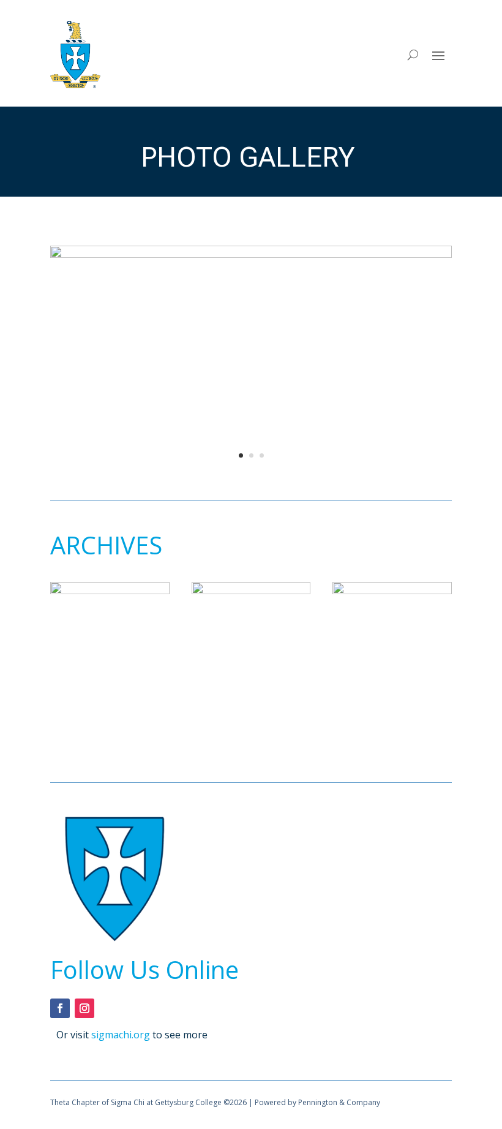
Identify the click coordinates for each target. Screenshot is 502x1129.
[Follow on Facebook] (60, 1008)
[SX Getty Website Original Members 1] (110, 590)
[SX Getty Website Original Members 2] (251, 590)
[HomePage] (251, 254)
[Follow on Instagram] (84, 1008)
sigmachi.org (120, 1034)
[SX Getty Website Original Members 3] (392, 590)
